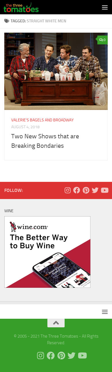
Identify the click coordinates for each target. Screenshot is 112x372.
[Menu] (105, 7)
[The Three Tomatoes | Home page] (27, 7)
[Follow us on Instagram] (67, 190)
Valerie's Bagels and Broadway (42, 120)
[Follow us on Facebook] (76, 190)
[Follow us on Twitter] (95, 190)
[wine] (47, 286)
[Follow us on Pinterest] (85, 190)
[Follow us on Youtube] (104, 190)
